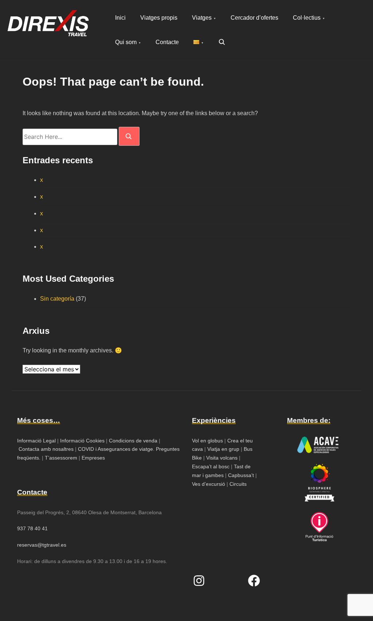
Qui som (126, 42)
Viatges (202, 18)
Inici (120, 18)
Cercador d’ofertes (254, 18)
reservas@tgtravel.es (41, 545)
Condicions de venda (133, 441)
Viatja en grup (222, 449)
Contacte (167, 42)
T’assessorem (61, 458)
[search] (129, 136)
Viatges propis (158, 18)
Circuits (238, 484)
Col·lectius (307, 18)
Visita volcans (221, 458)
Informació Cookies (82, 441)
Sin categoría (57, 299)
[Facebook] (254, 580)
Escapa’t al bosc (210, 466)
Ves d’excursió (209, 484)
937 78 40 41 (32, 528)
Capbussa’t (241, 475)
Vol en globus (207, 441)
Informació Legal (36, 441)
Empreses (93, 458)
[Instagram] (199, 580)
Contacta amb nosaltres (46, 449)
